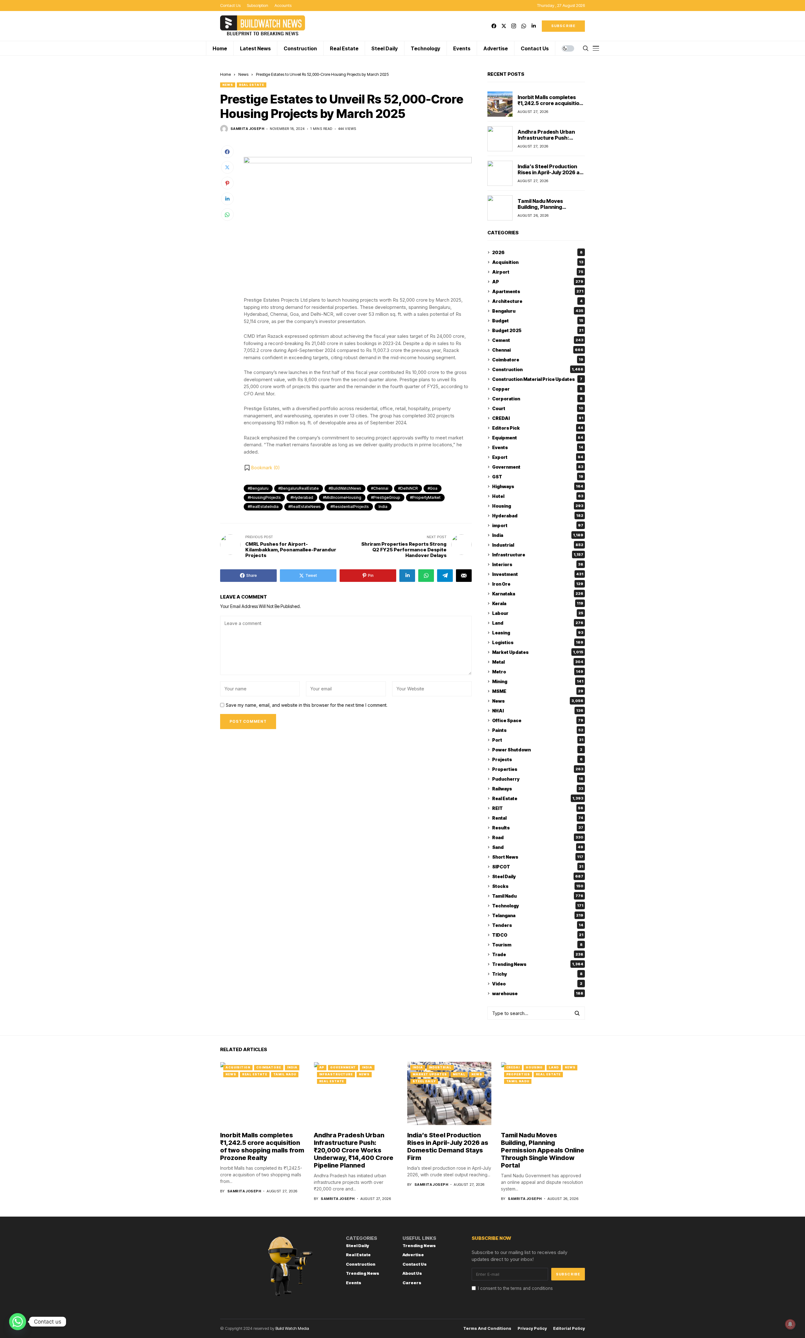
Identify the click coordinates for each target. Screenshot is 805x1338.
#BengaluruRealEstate (298, 488)
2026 (537, 252)
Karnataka (537, 593)
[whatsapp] (523, 26)
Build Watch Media (292, 1328)
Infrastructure (537, 554)
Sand (537, 847)
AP (537, 281)
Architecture (537, 301)
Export (537, 457)
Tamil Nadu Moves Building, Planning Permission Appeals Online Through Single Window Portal (542, 1150)
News (243, 74)
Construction (537, 369)
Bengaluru (537, 311)
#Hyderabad (302, 497)
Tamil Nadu (537, 896)
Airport (537, 272)
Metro (537, 671)
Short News (537, 857)
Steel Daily (537, 876)
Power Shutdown (537, 749)
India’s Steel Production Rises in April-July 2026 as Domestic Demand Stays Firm (550, 175)
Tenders (537, 925)
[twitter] (504, 26)
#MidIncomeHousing (342, 497)
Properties (537, 769)
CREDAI (537, 418)
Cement (537, 340)
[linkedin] (533, 26)
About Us (412, 1273)
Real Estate (251, 84)
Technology (537, 905)
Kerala (537, 603)
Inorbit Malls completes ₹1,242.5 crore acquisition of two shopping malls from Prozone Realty (550, 106)
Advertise (413, 1254)
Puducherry (537, 779)
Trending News (537, 964)
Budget (537, 320)
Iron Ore (537, 584)
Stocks (537, 886)
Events (537, 447)
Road (537, 837)
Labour (537, 613)
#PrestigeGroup (385, 497)
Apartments (537, 291)
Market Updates (537, 652)
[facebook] (493, 26)
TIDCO (537, 935)
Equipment (537, 437)
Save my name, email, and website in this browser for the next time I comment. (306, 705)
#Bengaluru (258, 488)
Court (537, 408)
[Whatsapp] (17, 1321)
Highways (537, 486)
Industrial (537, 545)
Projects (537, 759)
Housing (537, 506)
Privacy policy (532, 1328)
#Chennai (379, 488)
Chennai (537, 350)
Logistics (537, 642)
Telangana (537, 915)
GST (537, 476)
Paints (537, 730)
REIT (537, 808)
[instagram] (513, 26)
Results (537, 827)
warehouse (537, 993)
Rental (537, 818)
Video (537, 983)
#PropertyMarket (425, 497)
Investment (537, 574)
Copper (537, 389)
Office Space (537, 720)
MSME (537, 691)
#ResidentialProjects (349, 506)
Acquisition (537, 262)
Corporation (537, 398)
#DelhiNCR (408, 488)
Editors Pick (537, 428)
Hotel (537, 496)
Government (537, 467)
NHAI (537, 710)
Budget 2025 (537, 330)
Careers (411, 1282)
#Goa (432, 488)
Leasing (537, 632)
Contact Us (414, 1264)
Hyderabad (537, 515)
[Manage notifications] (790, 1324)
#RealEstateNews (304, 506)
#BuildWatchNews (345, 488)
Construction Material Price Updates (537, 379)
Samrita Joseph (247, 129)
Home (225, 74)
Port (537, 740)
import (537, 525)
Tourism (537, 944)
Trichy (537, 974)
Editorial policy (569, 1328)
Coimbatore (537, 359)
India (383, 506)
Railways (537, 788)
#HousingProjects (264, 497)
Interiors (537, 564)
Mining (537, 681)
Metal (537, 662)
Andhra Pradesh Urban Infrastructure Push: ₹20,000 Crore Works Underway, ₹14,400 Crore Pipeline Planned (353, 1150)
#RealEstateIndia (263, 506)
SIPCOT (537, 866)
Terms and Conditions (487, 1328)
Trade (537, 954)
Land (537, 623)
